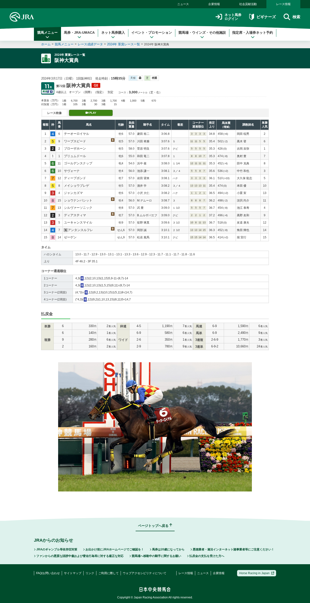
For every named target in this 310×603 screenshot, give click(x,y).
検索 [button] (296, 17)
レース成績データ (90, 44)
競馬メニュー (47, 32)
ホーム (46, 44)
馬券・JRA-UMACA (79, 32)
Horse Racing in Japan (254, 573)
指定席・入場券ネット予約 (252, 32)
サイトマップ (72, 573)
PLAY (92, 112)
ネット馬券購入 (113, 32)
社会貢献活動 (248, 4)
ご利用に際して (108, 573)
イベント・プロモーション (151, 32)
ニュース (183, 4)
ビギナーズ (266, 17)
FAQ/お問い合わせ (48, 573)
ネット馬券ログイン (233, 17)
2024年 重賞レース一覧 (123, 44)
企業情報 (214, 4)
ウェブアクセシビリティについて (144, 573)
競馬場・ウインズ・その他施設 (202, 32)
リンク (89, 573)
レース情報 (283, 4)
